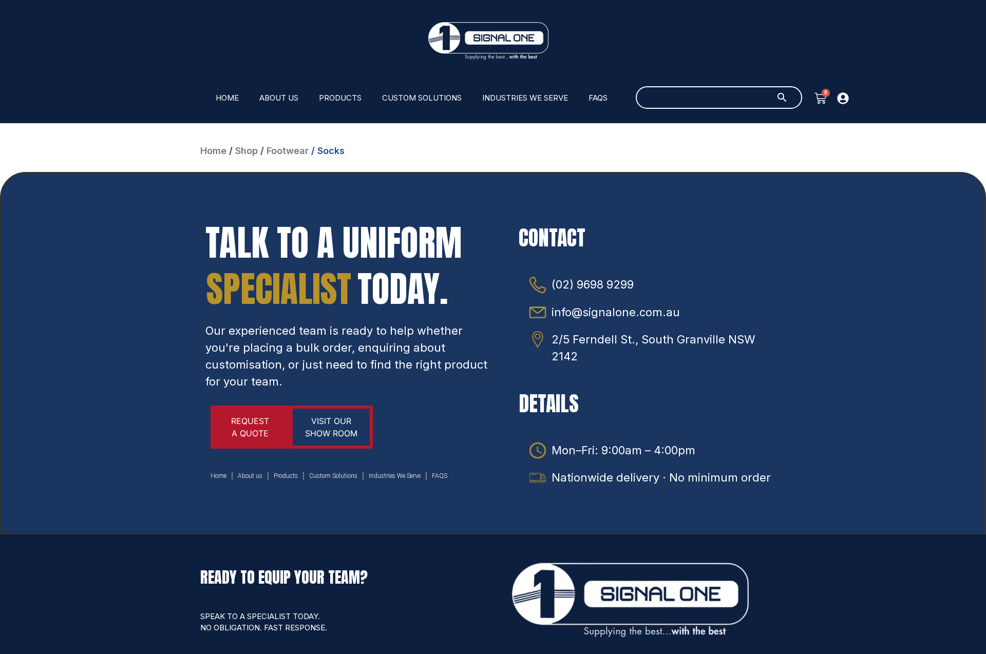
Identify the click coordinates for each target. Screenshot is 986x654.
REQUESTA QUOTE (250, 427)
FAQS (598, 98)
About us (278, 98)
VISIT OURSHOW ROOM (331, 427)
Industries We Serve (525, 98)
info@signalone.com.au (616, 312)
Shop (246, 150)
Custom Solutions (422, 98)
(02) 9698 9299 (593, 284)
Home (227, 98)
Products (340, 98)
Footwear (288, 150)
